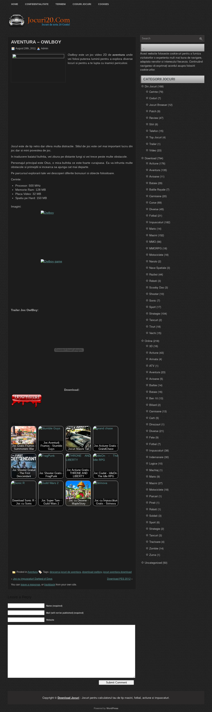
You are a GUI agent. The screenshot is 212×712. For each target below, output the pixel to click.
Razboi (153, 274)
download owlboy (92, 572)
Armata (153, 359)
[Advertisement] (72, 113)
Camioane (155, 196)
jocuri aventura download (117, 572)
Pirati (152, 502)
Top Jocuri (155, 137)
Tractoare (154, 542)
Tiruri (152, 326)
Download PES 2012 (119, 578)
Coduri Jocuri (82, 4)
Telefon (153, 131)
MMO (152, 242)
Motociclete (156, 255)
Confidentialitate (36, 4)
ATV (151, 366)
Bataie (153, 183)
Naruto (153, 261)
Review (153, 118)
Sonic (152, 300)
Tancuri (153, 320)
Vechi (152, 333)
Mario (152, 228)
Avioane (154, 176)
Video (152, 150)
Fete (152, 437)
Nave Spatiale (157, 268)
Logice (153, 463)
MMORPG (155, 248)
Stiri (151, 124)
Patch (152, 111)
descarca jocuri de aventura (65, 572)
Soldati (153, 516)
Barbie (153, 385)
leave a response (30, 584)
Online (148, 341)
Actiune (153, 163)
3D (151, 346)
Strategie (154, 313)
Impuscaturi (156, 222)
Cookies (103, 4)
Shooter (154, 294)
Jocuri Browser (158, 105)
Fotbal (153, 215)
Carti (152, 418)
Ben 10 (153, 398)
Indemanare (156, 457)
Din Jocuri (151, 86)
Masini (153, 235)
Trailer (153, 144)
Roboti (153, 281)
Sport (152, 307)
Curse (152, 202)
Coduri (153, 98)
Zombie (153, 548)
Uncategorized (153, 563)
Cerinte (153, 92)
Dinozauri (154, 424)
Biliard (153, 405)
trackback (49, 584)
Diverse (153, 209)
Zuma (152, 555)
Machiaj (154, 470)
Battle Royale (157, 189)
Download (150, 158)
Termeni (60, 4)
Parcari (153, 496)
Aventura (33, 572)
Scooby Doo (156, 287)
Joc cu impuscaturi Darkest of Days (32, 578)
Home (14, 4)
